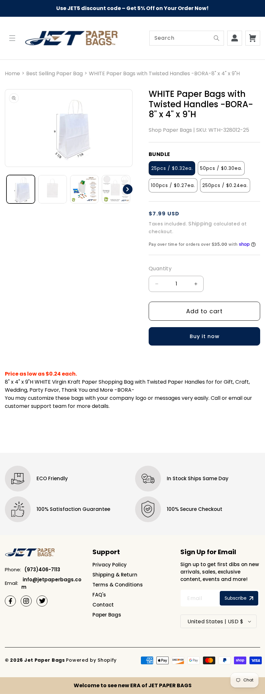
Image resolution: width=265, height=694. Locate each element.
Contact (103, 604)
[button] (12, 38)
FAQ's (99, 594)
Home (12, 73)
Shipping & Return (114, 574)
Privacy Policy (109, 564)
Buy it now (204, 336)
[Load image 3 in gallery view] (84, 189)
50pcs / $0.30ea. (221, 168)
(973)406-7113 (42, 569)
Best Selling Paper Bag (54, 73)
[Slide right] (127, 189)
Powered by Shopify (91, 660)
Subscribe (236, 598)
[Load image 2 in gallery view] (52, 189)
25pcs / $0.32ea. (172, 168)
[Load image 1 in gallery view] (20, 189)
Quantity (160, 268)
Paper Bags (106, 614)
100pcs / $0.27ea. (173, 185)
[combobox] (186, 38)
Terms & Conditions (117, 584)
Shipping (200, 223)
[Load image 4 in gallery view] (116, 189)
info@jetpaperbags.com (51, 583)
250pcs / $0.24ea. (225, 185)
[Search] (216, 38)
